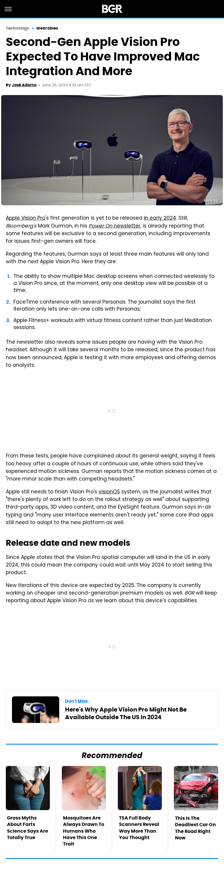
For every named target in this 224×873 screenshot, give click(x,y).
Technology (17, 28)
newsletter (114, 226)
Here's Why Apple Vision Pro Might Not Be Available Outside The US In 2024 (126, 713)
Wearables (47, 28)
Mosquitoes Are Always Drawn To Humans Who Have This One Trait (83, 831)
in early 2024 (160, 218)
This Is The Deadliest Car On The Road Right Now (195, 828)
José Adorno (24, 84)
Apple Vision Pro (25, 218)
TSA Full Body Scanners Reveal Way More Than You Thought (139, 828)
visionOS (109, 492)
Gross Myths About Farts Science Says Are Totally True (27, 828)
